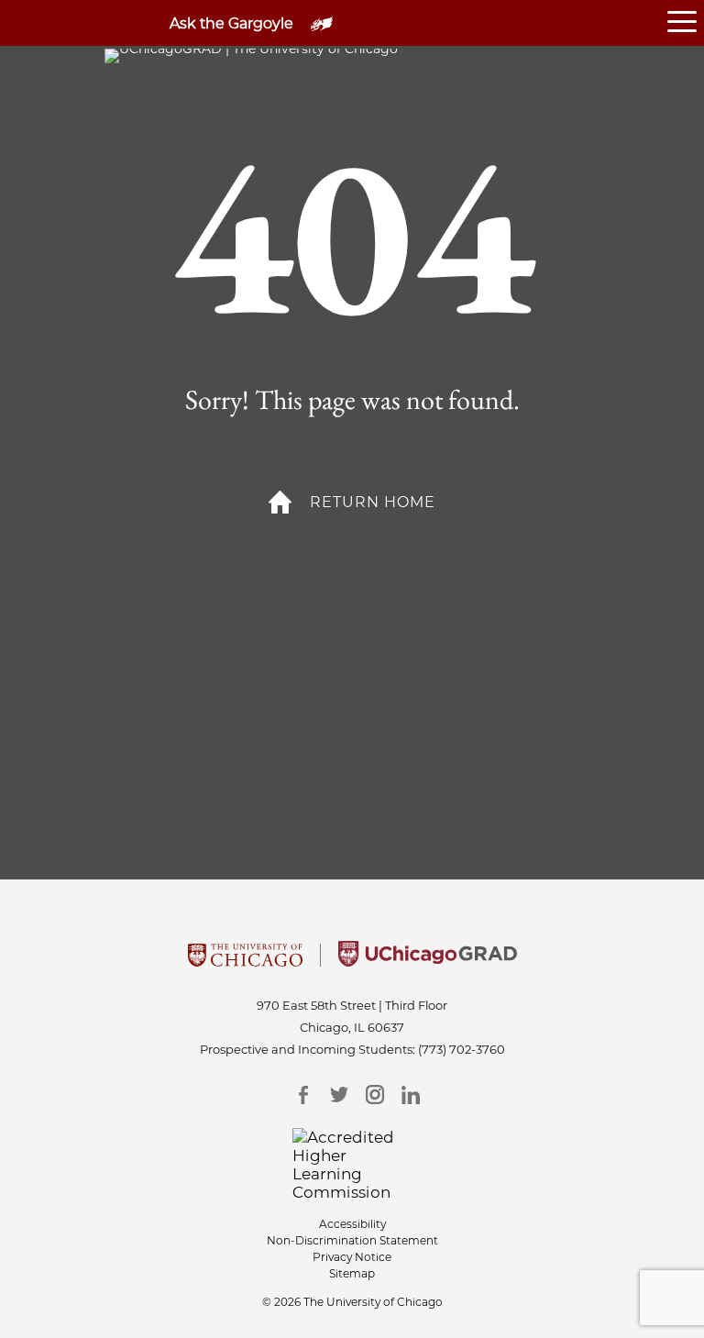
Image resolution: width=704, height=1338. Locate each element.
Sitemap (352, 1273)
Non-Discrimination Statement (352, 1240)
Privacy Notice (352, 1257)
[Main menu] (685, 23)
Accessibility (352, 1224)
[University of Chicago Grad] (427, 961)
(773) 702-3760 (461, 1049)
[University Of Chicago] (245, 961)
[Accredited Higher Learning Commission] (352, 1164)
